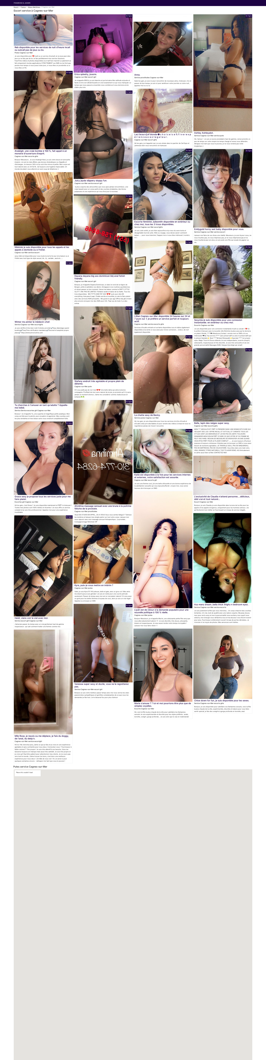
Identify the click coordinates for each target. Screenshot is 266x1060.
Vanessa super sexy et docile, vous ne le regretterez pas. (102, 685)
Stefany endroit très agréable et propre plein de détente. (99, 382)
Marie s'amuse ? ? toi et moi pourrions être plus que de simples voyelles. (162, 704)
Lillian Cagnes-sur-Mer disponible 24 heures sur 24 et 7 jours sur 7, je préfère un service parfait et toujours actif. (162, 319)
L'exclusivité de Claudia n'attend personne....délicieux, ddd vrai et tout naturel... (222, 497)
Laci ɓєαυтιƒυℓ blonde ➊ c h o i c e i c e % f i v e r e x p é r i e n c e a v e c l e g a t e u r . (162, 135)
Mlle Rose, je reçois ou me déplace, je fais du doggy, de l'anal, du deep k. (42, 737)
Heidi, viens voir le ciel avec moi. (31, 618)
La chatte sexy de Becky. (147, 415)
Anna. (137, 74)
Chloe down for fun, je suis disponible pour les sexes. (221, 700)
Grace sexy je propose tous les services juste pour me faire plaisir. (43, 497)
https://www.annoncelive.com (32, 333)
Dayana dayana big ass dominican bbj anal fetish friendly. (100, 277)
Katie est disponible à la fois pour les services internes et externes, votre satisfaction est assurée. (162, 476)
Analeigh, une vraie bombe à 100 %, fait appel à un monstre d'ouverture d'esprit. (41, 152)
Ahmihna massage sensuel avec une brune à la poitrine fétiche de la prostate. (103, 507)
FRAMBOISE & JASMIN (22, 3)
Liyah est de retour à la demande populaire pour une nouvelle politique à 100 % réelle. (161, 611)
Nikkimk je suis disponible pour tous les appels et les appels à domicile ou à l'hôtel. (42, 248)
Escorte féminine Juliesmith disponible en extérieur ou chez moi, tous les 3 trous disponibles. (162, 223)
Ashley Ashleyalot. (204, 133)
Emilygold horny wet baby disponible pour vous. (219, 229)
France (23, 7)
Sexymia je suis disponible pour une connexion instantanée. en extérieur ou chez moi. (218, 321)
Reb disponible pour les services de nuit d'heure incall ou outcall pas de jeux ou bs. (42, 48)
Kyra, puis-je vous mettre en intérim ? (94, 585)
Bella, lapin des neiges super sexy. (211, 423)
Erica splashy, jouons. (86, 74)
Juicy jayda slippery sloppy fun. (91, 180)
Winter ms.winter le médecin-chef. (32, 322)
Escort (16, 7)
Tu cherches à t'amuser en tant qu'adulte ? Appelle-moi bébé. (41, 406)
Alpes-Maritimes (34, 7)
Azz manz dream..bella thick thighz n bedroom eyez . (221, 604)
